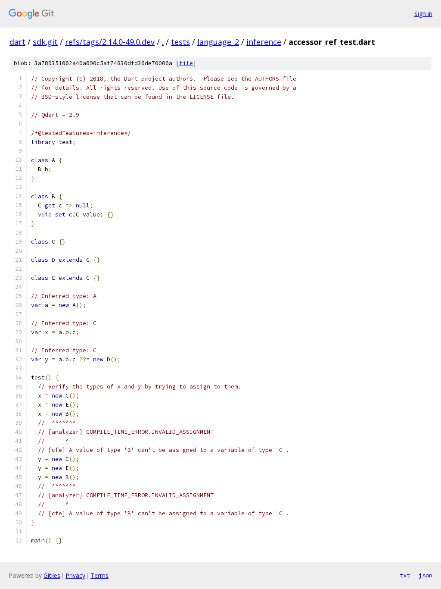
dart (17, 42)
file (186, 63)
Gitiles (51, 575)
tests (180, 42)
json (425, 575)
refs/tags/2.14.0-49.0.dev (110, 42)
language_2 (218, 42)
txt (405, 575)
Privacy (75, 575)
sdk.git (45, 42)
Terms (99, 575)
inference (263, 42)
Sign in (423, 13)
